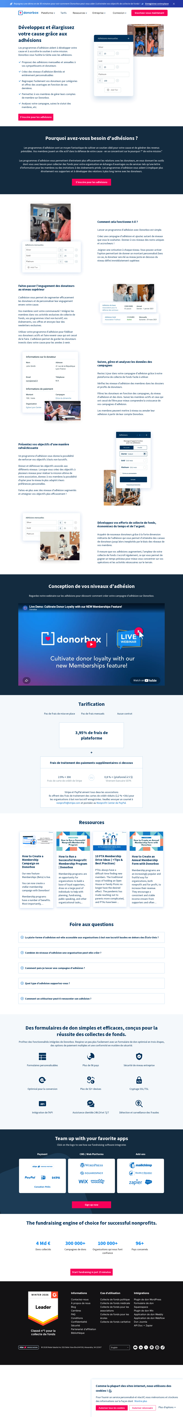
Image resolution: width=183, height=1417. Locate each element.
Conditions (77, 1318)
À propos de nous (80, 1303)
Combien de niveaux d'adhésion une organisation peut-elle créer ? (63, 952)
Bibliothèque (77, 1332)
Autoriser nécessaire (142, 1408)
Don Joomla (140, 1321)
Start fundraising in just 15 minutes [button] (91, 1272)
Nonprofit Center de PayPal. (111, 802)
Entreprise (98, 12)
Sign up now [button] (91, 1204)
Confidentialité (79, 1321)
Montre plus (140, 1401)
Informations (79, 1293)
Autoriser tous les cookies (112, 1408)
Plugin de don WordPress (147, 1299)
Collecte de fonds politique (115, 1299)
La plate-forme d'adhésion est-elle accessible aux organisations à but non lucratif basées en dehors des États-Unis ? (92, 937)
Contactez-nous (79, 1299)
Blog (73, 1306)
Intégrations (141, 1293)
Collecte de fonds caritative (115, 1321)
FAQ (73, 1314)
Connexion (118, 12)
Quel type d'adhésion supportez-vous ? (47, 983)
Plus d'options (166, 1407)
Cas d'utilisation (110, 1293)
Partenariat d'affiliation (83, 1329)
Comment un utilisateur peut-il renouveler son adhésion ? (58, 998)
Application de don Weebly (148, 1314)
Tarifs (63, 12)
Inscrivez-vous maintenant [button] (149, 12)
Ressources (79, 12)
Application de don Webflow (149, 1318)
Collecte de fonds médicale (115, 1303)
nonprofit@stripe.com (68, 802)
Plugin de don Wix (144, 1310)
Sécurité (75, 1325)
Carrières (76, 1310)
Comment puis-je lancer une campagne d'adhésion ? (55, 968)
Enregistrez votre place (157, 3)
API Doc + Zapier (143, 1325)
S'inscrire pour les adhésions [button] (36, 117)
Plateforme (47, 12)
